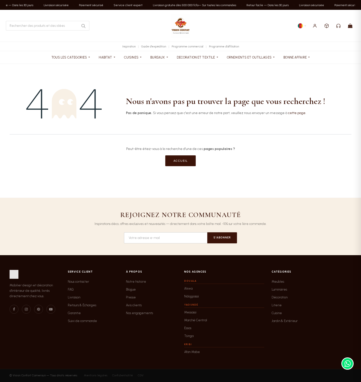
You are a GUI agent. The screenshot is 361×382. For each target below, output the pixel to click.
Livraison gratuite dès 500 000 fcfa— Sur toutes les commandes (192, 5)
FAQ (71, 289)
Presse (131, 297)
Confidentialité (122, 375)
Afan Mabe (192, 352)
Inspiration (129, 46)
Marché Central (195, 320)
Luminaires (279, 289)
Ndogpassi (191, 296)
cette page (296, 113)
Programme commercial (187, 46)
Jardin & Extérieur (285, 321)
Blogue (131, 289)
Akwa (188, 288)
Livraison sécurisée (53, 5)
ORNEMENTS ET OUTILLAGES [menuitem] (249, 57)
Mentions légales (96, 375)
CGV (140, 375)
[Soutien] (338, 26)
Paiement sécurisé (89, 5)
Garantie (74, 313)
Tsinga (189, 336)
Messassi (190, 312)
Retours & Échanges (82, 305)
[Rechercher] (83, 25)
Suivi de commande (82, 321)
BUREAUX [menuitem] (158, 57)
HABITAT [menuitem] (106, 57)
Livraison (74, 297)
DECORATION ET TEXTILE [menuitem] (196, 57)
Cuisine (277, 313)
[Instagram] (26, 309)
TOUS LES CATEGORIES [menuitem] (69, 57)
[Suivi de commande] (327, 26)
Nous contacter (78, 281)
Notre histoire (136, 281)
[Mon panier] (350, 26)
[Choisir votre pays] (302, 25)
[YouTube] (50, 309)
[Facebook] (14, 309)
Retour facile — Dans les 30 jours (265, 5)
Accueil (180, 160)
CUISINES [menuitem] (131, 57)
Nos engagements (139, 313)
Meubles (278, 281)
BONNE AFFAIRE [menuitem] (295, 57)
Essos (187, 328)
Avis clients (134, 305)
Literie (277, 305)
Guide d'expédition (153, 46)
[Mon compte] (315, 26)
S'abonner (222, 237)
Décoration (280, 297)
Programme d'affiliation (224, 46)
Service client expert (125, 5)
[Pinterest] (38, 309)
